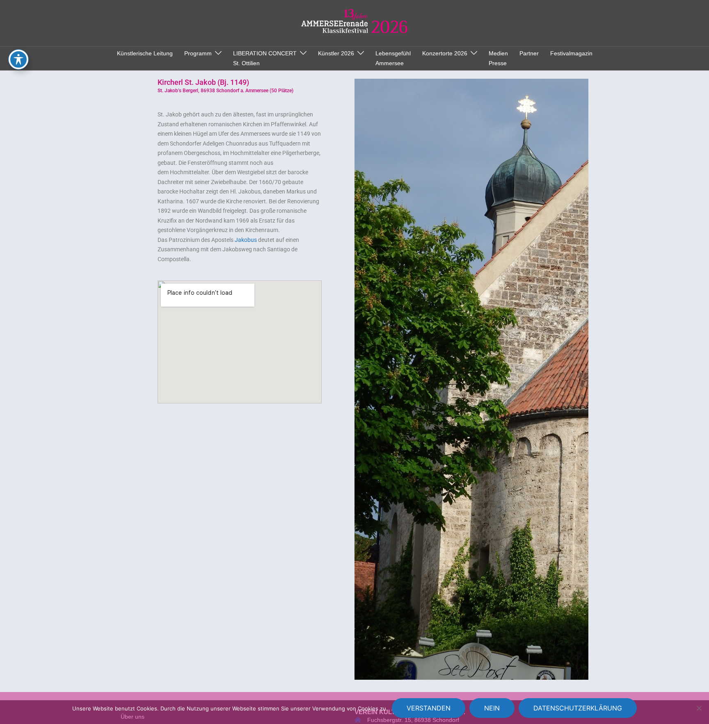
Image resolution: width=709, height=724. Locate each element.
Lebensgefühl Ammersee (393, 58)
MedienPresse (498, 58)
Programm (198, 53)
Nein (492, 708)
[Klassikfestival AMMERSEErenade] (354, 22)
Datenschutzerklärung (577, 708)
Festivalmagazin (571, 53)
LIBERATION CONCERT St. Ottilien (265, 58)
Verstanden (429, 708)
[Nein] (699, 708)
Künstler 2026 (336, 53)
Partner (529, 53)
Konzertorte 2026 (444, 53)
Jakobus (246, 240)
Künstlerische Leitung (145, 53)
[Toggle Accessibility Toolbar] (18, 59)
